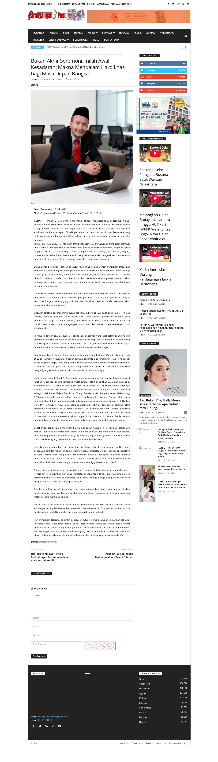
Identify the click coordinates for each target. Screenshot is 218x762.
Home (33, 54)
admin (36, 79)
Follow (181, 70)
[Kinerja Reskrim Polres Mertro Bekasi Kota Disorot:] (147, 475)
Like (183, 63)
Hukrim (78, 32)
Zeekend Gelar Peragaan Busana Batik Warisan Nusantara (153, 176)
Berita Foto (111, 39)
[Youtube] (188, 4)
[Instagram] (183, 4)
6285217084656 (45, 720)
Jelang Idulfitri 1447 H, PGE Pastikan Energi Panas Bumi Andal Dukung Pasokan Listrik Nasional (171, 433)
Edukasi (143, 703)
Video (96, 39)
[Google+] (178, 4)
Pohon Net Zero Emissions (154, 299)
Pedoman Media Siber (121, 4)
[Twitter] (173, 4)
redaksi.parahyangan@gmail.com (52, 717)
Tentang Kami (78, 4)
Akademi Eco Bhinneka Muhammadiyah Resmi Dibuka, (114, 555)
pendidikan (50, 542)
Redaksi (91, 4)
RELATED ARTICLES (41, 573)
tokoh (41, 542)
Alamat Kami (103, 4)
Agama (150, 32)
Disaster (38, 39)
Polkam (53, 32)
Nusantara (167, 32)
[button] (185, 36)
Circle (182, 77)
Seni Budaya (145, 395)
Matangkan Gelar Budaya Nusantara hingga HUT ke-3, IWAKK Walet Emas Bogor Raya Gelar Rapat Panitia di (154, 226)
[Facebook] (168, 4)
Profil (138, 32)
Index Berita (64, 4)
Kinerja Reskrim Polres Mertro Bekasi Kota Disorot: (172, 468)
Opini (40, 54)
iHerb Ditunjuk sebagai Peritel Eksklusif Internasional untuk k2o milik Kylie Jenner (172, 484)
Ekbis (66, 32)
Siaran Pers (80, 39)
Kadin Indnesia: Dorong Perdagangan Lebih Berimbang (155, 276)
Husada (124, 32)
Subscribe (180, 90)
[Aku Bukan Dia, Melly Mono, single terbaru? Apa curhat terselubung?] (163, 372)
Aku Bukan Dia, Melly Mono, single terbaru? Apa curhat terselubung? (160, 404)
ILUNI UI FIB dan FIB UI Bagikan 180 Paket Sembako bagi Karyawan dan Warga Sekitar (171, 452)
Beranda (38, 32)
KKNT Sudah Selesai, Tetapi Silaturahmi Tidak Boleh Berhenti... (76, 47)
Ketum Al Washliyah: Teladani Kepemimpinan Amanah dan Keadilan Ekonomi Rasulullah (161, 327)
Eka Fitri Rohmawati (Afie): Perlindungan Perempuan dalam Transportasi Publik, (50, 557)
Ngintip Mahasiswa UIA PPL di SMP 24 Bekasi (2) (161, 312)
